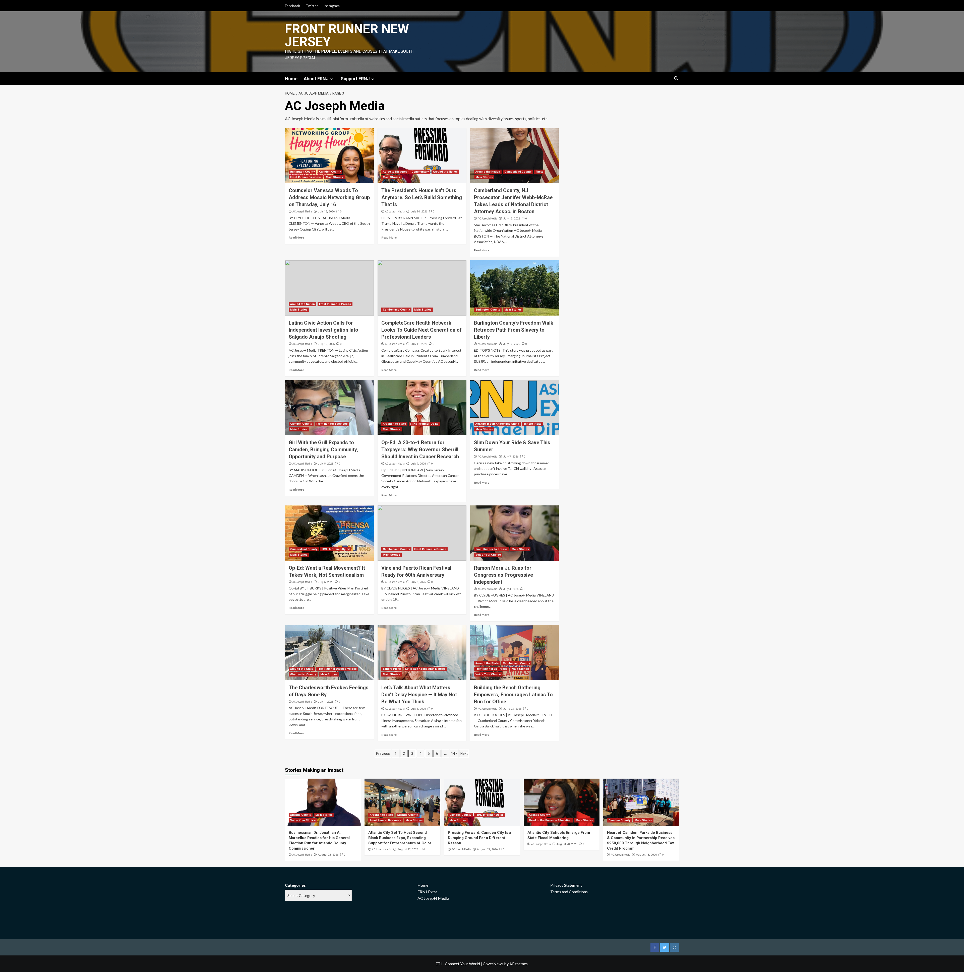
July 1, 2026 (325, 701)
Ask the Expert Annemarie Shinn (497, 423)
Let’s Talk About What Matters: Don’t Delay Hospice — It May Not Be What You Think (419, 695)
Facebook (292, 6)
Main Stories (334, 177)
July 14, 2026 (418, 211)
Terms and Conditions (569, 891)
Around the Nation (445, 171)
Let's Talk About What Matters (425, 668)
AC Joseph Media (302, 211)
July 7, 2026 (418, 463)
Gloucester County (303, 674)
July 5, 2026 (418, 582)
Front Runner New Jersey (347, 35)
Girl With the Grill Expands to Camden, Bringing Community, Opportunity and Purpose (323, 449)
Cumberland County (517, 171)
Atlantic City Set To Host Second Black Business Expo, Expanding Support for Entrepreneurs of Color (399, 837)
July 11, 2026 (418, 344)
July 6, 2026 (325, 582)
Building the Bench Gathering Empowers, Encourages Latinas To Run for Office (513, 695)
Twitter (312, 6)
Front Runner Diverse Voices (337, 668)
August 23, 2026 (328, 854)
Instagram (332, 6)
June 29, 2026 (512, 708)
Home (291, 78)
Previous (383, 754)
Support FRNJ (355, 78)
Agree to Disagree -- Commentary (406, 171)
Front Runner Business (306, 177)
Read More (296, 237)
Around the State (394, 423)
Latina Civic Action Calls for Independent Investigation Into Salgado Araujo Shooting (323, 330)
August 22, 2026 (407, 849)
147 (454, 754)
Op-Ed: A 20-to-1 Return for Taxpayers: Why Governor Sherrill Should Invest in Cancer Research (420, 449)
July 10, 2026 (511, 344)
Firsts (540, 171)
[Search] (676, 78)
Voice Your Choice (488, 554)
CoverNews (493, 963)
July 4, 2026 (510, 589)
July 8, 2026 (325, 463)
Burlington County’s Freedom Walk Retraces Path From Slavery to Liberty (513, 330)
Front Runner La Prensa (335, 304)
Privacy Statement (566, 885)
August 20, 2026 (567, 844)
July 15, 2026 (326, 211)
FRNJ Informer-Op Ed (424, 423)
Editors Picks (532, 423)
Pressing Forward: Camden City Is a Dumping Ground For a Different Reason (479, 837)
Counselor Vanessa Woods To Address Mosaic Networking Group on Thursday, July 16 (329, 197)
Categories (295, 885)
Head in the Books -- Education (550, 820)
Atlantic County (300, 814)
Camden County (330, 171)
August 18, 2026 (646, 854)
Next (464, 754)
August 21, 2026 (487, 849)
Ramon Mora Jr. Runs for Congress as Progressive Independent (503, 575)
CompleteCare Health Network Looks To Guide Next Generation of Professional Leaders (421, 330)
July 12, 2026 (326, 344)
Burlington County (302, 171)
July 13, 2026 (511, 218)
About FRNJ (316, 78)
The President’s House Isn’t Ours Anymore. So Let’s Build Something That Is (421, 197)
